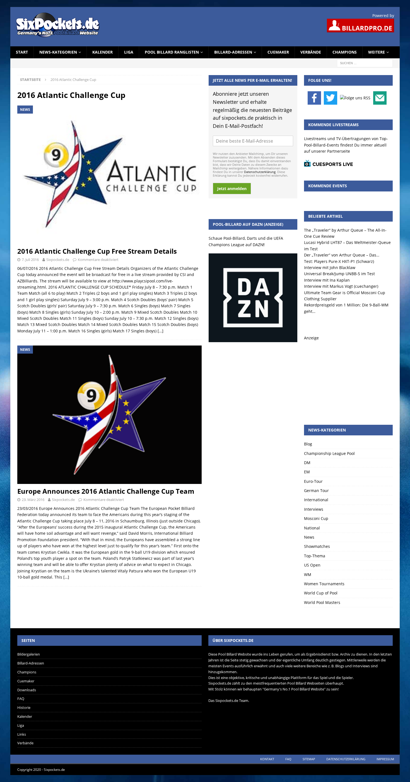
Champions (344, 52)
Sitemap (309, 759)
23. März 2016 (33, 499)
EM (307, 471)
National (312, 528)
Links (21, 734)
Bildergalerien (28, 654)
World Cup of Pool (320, 593)
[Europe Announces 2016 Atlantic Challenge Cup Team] (109, 415)
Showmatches (317, 546)
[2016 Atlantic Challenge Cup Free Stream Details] (109, 174)
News (309, 537)
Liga (128, 52)
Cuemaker (278, 52)
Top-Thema (314, 555)
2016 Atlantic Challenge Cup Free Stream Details (97, 251)
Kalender (102, 52)
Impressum (385, 759)
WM (307, 574)
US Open (312, 565)
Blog (308, 444)
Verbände (310, 52)
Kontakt (267, 759)
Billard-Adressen (233, 52)
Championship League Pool (329, 453)
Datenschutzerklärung (260, 172)
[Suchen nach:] (365, 62)
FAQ (20, 698)
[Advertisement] (348, 376)
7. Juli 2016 (30, 259)
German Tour (316, 490)
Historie (23, 707)
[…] (160, 331)
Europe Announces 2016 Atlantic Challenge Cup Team (105, 491)
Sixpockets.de (57, 259)
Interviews (313, 509)
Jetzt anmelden (232, 188)
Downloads (26, 689)
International (316, 499)
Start (22, 52)
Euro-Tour (313, 481)
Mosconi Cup (316, 518)
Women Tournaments (324, 583)
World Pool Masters (322, 602)
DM (307, 462)
